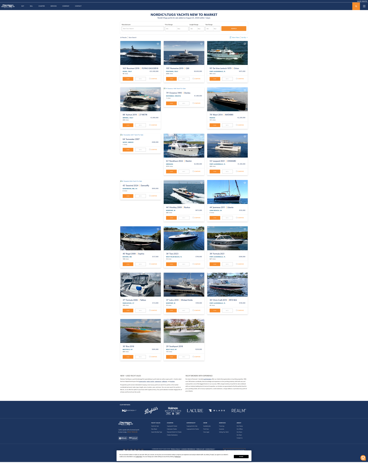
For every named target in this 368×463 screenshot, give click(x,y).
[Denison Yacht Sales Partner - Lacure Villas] (195, 410)
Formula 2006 (134, 300)
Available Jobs (207, 426)
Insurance (221, 429)
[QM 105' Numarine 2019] (184, 53)
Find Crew (206, 429)
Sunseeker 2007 (131, 139)
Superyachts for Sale (192, 426)
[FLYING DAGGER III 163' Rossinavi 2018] (140, 53)
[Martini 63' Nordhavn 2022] (184, 146)
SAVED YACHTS (362, 1)
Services (54, 6)
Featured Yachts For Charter (174, 432)
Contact (78, 6)
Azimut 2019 (135, 115)
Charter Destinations (172, 435)
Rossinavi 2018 (140, 68)
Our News (239, 432)
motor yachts (150, 381)
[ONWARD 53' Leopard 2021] (227, 146)
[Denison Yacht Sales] (125, 424)
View (128, 78)
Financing (221, 426)
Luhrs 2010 (179, 300)
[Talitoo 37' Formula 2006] (140, 285)
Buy (22, 6)
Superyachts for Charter (193, 429)
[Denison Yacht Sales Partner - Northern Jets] (129, 410)
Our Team (239, 435)
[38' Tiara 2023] (184, 238)
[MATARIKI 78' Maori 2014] (227, 99)
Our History (240, 426)
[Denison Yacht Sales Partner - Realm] (239, 410)
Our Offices (240, 429)
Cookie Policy (209, 449)
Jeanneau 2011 (221, 207)
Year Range (208, 24)
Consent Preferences (188, 449)
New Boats (154, 429)
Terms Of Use (200, 449)
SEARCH (234, 28)
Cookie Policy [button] (138, 456)
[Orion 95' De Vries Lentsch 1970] (227, 53)
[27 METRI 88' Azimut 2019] (140, 99)
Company (65, 6)
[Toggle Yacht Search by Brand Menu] (356, 6)
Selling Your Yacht (224, 432)
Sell (31, 6)
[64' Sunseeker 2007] (140, 135)
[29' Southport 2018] (184, 331)
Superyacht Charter (172, 426)
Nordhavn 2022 (179, 161)
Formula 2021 (217, 254)
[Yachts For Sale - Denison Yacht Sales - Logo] (7, 6)
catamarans (158, 381)
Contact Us (239, 438)
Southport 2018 (174, 346)
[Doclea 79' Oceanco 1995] (184, 88)
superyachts (142, 381)
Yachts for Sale (155, 426)
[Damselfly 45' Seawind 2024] (140, 181)
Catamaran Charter (172, 429)
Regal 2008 (133, 254)
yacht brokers (207, 379)
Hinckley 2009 (178, 207)
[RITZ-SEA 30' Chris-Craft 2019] (227, 285)
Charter (42, 6)
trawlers (172, 381)
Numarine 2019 (177, 68)
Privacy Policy (175, 449)
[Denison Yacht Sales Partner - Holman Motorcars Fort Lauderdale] (173, 410)
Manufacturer (126, 24)
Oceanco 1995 (178, 93)
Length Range (193, 24)
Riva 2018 (128, 346)
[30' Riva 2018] (140, 331)
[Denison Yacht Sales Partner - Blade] (217, 410)
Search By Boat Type (156, 432)
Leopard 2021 (223, 161)
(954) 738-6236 (132, 432)
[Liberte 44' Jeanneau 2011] (227, 192)
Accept (241, 456)
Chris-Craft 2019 (223, 300)
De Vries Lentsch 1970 (224, 68)
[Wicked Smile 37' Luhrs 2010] (184, 285)
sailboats (164, 381)
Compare (153, 79)
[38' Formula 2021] (227, 238)
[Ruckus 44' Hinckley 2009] (184, 192)
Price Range (169, 24)
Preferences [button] (178, 456)
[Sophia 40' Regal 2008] (140, 238)
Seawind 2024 (136, 185)
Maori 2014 (221, 115)
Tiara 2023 (172, 254)
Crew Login (206, 432)
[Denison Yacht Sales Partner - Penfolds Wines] (151, 410)
